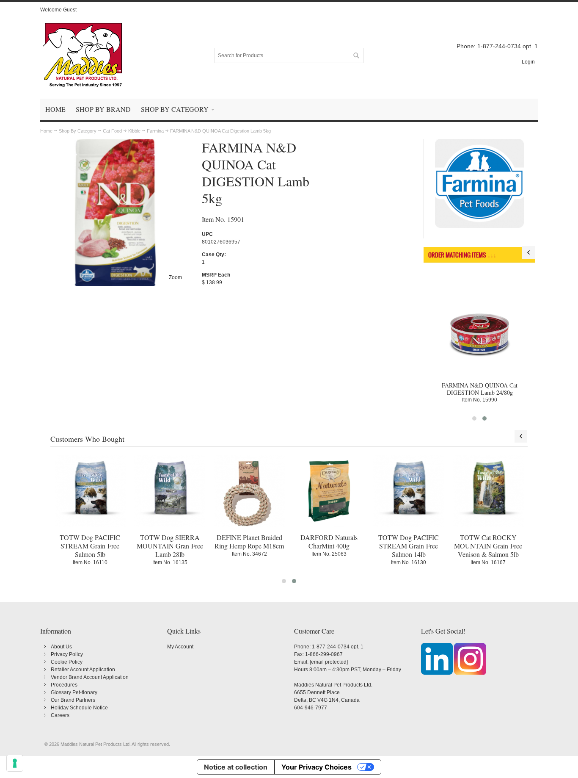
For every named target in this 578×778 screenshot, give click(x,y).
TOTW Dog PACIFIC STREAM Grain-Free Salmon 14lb (408, 546)
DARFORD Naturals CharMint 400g (329, 541)
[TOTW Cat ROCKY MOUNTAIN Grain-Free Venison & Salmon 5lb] (488, 490)
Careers (60, 715)
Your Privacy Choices (316, 767)
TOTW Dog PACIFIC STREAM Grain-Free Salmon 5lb (90, 546)
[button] (474, 418)
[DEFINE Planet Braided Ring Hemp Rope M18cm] (249, 490)
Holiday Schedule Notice (79, 708)
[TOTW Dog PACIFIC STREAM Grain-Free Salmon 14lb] (408, 490)
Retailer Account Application (83, 670)
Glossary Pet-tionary (74, 692)
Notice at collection (235, 767)
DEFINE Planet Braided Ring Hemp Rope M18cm (249, 541)
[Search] (355, 55)
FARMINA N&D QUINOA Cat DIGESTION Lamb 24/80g (479, 388)
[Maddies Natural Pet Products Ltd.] (82, 55)
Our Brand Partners (73, 700)
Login (528, 62)
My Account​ (180, 647)
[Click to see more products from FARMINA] (480, 183)
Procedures (64, 685)
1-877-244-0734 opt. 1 (337, 647)
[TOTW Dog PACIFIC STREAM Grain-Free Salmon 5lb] (90, 490)
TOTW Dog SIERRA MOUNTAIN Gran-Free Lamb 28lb (170, 546)
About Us (61, 647)
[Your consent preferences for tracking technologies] (15, 763)
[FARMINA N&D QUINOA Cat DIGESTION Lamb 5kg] (115, 143)
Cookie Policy (67, 662)
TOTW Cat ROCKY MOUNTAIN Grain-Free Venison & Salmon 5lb (488, 546)
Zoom (175, 277)
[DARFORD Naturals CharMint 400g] (328, 490)
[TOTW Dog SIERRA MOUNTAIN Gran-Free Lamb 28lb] (169, 490)
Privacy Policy (67, 654)
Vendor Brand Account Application (90, 677)
